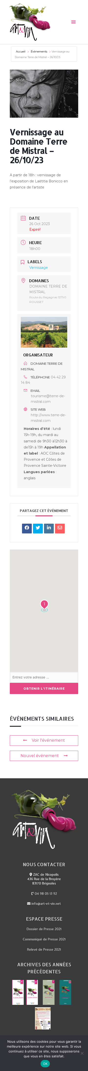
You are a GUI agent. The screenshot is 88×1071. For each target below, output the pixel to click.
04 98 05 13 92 (45, 893)
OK (45, 1064)
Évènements (39, 51)
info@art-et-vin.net (46, 903)
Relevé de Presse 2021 (44, 949)
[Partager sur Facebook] (27, 528)
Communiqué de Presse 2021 (44, 939)
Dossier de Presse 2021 (44, 929)
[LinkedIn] (49, 528)
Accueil (21, 51)
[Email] (60, 528)
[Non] (81, 1053)
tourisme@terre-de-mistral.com (48, 399)
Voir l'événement (48, 740)
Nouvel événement (40, 755)
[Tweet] (38, 528)
